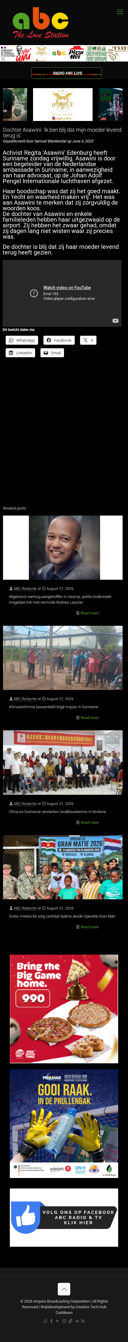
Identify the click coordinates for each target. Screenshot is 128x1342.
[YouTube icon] (58, 1321)
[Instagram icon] (64, 1321)
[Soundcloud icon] (76, 1321)
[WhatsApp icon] (45, 1321)
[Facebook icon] (51, 1321)
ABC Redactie (25, 588)
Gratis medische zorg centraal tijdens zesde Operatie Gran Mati (62, 916)
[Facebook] (64, 1245)
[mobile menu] (120, 12)
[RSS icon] (83, 1321)
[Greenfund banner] (64, 1176)
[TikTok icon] (70, 1321)
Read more (90, 613)
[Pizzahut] (64, 1062)
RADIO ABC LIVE (67, 73)
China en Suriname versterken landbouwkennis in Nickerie (57, 811)
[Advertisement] (64, 433)
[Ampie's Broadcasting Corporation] (46, 22)
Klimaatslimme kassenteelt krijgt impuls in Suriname (53, 707)
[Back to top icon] (64, 1289)
